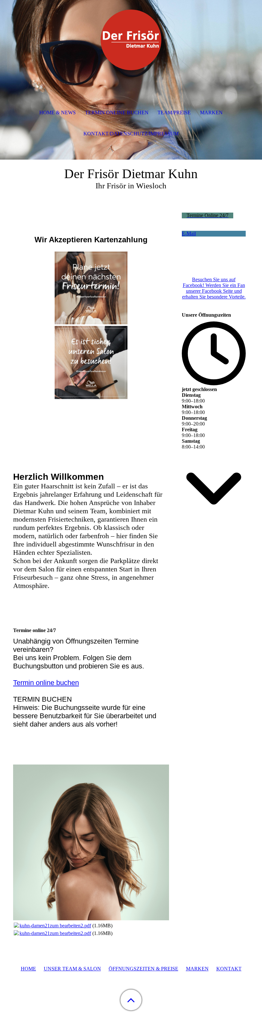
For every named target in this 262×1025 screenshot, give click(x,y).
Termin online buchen (46, 683)
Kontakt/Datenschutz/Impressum (131, 133)
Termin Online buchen (117, 112)
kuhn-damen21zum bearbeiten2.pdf (55, 925)
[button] (131, 1000)
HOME (28, 968)
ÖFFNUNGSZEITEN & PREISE (143, 968)
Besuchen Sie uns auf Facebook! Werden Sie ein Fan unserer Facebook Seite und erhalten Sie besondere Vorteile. (214, 288)
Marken (211, 112)
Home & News (57, 112)
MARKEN (197, 968)
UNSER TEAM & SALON (72, 968)
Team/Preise (174, 112)
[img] (131, 40)
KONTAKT (229, 968)
